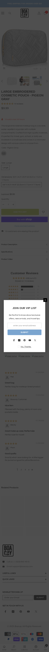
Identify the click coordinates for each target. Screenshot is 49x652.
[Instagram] (19, 340)
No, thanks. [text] (26, 347)
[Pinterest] (24, 340)
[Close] (45, 300)
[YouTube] (29, 340)
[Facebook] (14, 340)
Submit (24, 332)
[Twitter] (35, 340)
